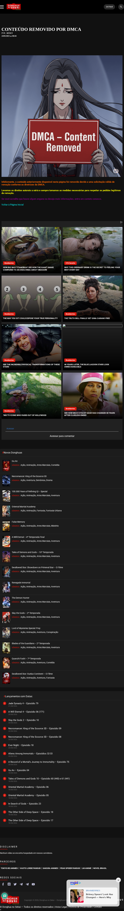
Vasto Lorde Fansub (30, 868)
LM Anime (86, 868)
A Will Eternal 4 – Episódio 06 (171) (26, 711)
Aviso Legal (61, 907)
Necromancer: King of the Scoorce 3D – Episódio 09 (34, 728)
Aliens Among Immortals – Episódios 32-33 (30, 753)
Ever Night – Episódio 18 (20, 745)
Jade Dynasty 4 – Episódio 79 (23, 703)
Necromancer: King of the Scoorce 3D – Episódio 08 (34, 736)
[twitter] (15, 884)
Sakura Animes (50, 868)
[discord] (9, 884)
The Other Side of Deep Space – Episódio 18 (30, 812)
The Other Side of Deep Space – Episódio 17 (30, 820)
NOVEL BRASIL (100, 868)
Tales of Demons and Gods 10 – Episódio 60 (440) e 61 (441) (39, 778)
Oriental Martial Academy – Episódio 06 (28, 787)
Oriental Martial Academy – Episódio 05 (28, 795)
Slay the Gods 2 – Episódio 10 (23, 720)
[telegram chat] (27, 884)
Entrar (109, 7)
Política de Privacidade (80, 907)
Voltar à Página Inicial (13, 204)
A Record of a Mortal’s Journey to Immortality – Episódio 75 (38, 762)
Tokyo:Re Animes (9, 868)
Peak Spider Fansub (70, 868)
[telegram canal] (21, 884)
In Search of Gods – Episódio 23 (24, 803)
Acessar (10, 428)
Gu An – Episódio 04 (18, 770)
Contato (98, 907)
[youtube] (33, 884)
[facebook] (3, 884)
